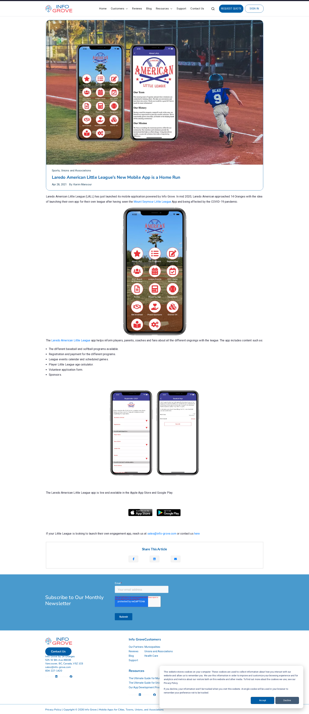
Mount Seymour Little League (152, 201)
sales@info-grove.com (161, 533)
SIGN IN (254, 8)
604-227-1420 (53, 670)
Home (103, 8)
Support (181, 8)
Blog (149, 8)
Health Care (151, 655)
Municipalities (152, 646)
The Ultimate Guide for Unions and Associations (156, 682)
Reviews (137, 8)
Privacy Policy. (171, 683)
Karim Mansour (82, 184)
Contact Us (197, 8)
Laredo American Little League (70, 340)
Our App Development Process (146, 687)
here (197, 533)
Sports (56, 170)
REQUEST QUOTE (231, 8)
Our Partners (136, 646)
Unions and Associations (76, 170)
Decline (287, 700)
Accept (262, 700)
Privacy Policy (53, 709)
